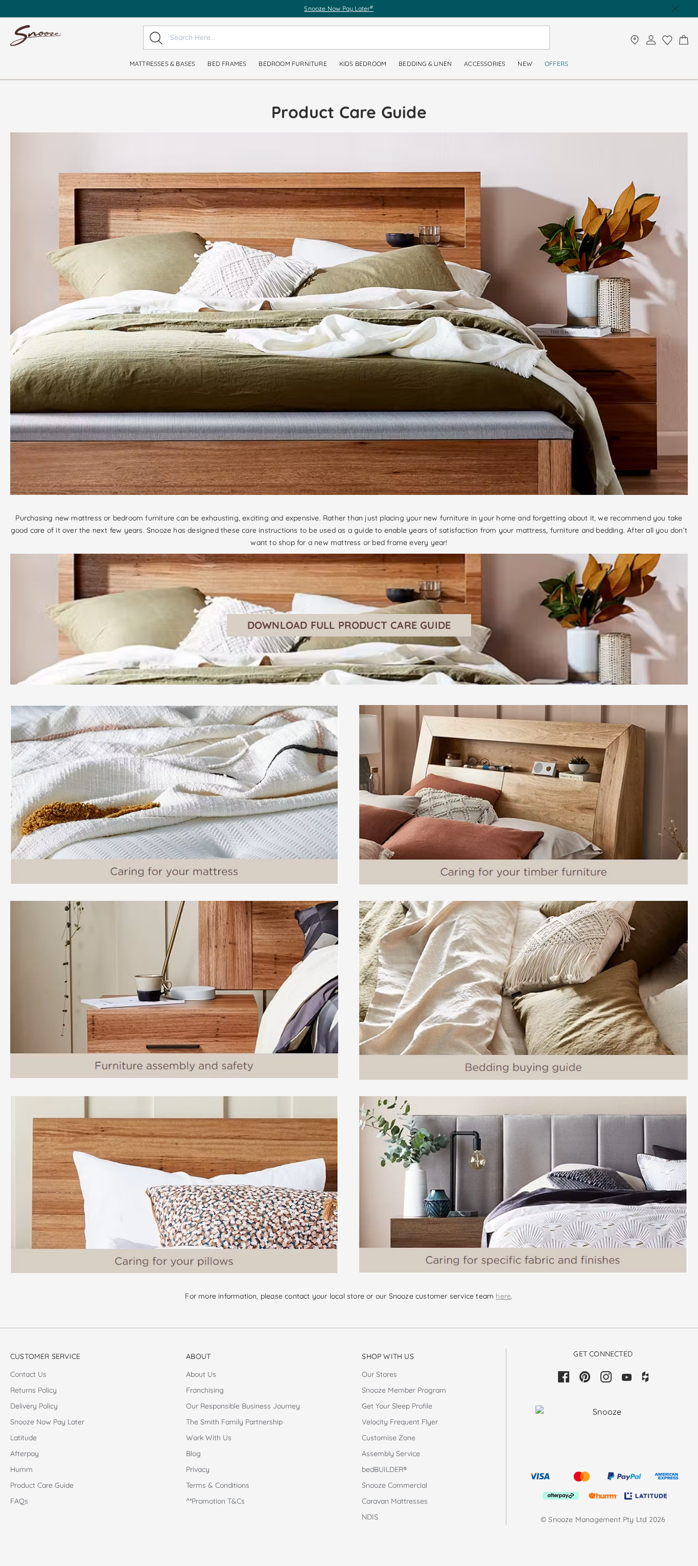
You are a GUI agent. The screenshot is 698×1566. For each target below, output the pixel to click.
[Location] (634, 40)
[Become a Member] (651, 40)
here (503, 1296)
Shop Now (380, 8)
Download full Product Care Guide (349, 625)
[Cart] (684, 40)
